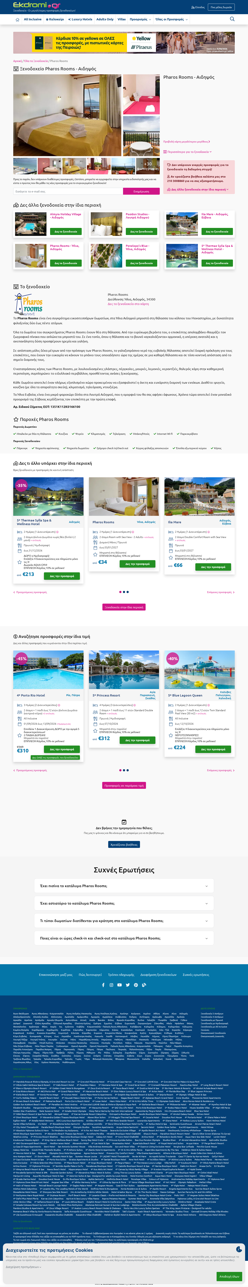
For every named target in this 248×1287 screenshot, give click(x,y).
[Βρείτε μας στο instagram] (111, 984)
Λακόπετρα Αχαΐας (83, 1036)
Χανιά (168, 1058)
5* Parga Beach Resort (213, 1143)
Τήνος (183, 1055)
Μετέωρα (156, 1039)
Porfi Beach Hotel (77, 1195)
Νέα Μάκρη (175, 1042)
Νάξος (128, 1042)
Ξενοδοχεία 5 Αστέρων (212, 1013)
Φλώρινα (119, 1058)
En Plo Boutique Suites (74, 1179)
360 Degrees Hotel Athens (212, 1214)
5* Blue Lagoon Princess (200, 1091)
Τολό (191, 1055)
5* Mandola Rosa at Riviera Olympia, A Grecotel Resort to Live (44, 1081)
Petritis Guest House (207, 1146)
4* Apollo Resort (158, 1188)
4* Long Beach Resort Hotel (214, 1084)
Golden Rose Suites (166, 1127)
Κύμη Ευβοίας (20, 1036)
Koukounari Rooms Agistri (26, 1140)
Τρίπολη (68, 1058)
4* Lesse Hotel (99, 1101)
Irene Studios (182, 1097)
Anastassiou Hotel (121, 1143)
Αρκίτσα (28, 1020)
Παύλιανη (110, 1049)
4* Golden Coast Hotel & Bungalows (67, 1088)
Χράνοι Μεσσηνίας (50, 1062)
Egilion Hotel (19, 1120)
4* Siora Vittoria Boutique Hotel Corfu (124, 1123)
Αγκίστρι (124, 1013)
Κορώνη (98, 1032)
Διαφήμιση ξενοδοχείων (158, 974)
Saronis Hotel (147, 1127)
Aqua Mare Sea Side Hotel (198, 1136)
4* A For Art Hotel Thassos (94, 1130)
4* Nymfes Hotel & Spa (220, 1104)
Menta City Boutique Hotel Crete (155, 1195)
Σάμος (142, 1052)
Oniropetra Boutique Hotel (122, 1114)
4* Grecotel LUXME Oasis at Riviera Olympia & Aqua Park (108, 1104)
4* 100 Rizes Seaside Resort (120, 1120)
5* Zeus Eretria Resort (99, 1088)
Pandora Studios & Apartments (28, 1208)
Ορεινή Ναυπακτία (99, 1046)
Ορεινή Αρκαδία (79, 1046)
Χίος (36, 1062)
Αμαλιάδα (69, 1016)
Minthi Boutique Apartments (27, 1133)
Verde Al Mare (139, 1156)
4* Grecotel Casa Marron (119, 1081)
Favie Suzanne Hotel (49, 1110)
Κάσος (115, 1029)
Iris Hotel (42, 1123)
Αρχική (17, 61)
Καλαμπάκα (174, 1026)
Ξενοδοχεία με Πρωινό (212, 1020)
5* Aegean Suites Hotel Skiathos (203, 1195)
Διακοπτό (27, 1023)
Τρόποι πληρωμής (121, 974)
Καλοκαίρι (56, 19)
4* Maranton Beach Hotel (95, 1091)
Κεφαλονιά (18, 1032)
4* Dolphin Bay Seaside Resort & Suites (134, 1094)
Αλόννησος (56, 1016)
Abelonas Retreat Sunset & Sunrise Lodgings (107, 1204)
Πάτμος (90, 1049)
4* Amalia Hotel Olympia (74, 1110)
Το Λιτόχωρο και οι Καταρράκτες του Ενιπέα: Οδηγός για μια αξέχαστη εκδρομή (131, 1236)
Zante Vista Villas (133, 1201)
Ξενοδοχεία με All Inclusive (214, 1026)
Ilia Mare (42, 1153)
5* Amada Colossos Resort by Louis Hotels (33, 1204)
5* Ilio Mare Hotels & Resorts (176, 1088)
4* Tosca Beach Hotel (123, 1088)
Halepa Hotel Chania (198, 1185)
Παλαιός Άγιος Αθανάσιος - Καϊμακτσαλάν (131, 1046)
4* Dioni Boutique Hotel (25, 1117)
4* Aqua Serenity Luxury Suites (160, 1201)
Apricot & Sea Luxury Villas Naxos (82, 1198)
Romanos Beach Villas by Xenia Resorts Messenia (37, 1211)
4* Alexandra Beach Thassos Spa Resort (64, 1133)
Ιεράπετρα (34, 1026)
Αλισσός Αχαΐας (40, 1016)
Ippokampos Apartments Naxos (152, 1185)
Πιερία (158, 1049)
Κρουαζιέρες (155, 1032)
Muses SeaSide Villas (200, 1107)
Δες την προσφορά (62, 576)
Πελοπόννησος (136, 1049)
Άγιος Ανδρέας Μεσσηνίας (79, 1013)
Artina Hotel (148, 1136)
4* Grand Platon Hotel (69, 1091)
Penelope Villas (138, 1179)
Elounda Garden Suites (61, 1172)
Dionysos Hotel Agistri (186, 1175)
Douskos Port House (172, 1117)
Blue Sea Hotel (201, 1110)
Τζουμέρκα (172, 1055)
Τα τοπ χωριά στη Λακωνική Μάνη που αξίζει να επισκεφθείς (42, 1239)
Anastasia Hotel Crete (205, 1201)
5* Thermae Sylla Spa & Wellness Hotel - (217, 249)
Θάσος (190, 1023)
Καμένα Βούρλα (21, 1029)
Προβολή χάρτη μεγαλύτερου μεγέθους (185, 141)
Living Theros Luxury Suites (127, 1172)
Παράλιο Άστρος (44, 1049)
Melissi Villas (205, 1182)
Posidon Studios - (137, 215)
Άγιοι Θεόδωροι (21, 1013)
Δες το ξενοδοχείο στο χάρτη (128, 304)
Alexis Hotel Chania (153, 1172)
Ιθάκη (44, 1026)
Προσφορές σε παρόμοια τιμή (124, 785)
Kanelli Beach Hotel (49, 1097)
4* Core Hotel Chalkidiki (127, 1136)
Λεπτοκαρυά (121, 1036)
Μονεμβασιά (19, 1042)
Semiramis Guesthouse (181, 1123)
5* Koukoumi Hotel (187, 1162)
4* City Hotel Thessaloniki (25, 1127)
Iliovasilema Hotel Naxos (25, 1191)
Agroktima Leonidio (92, 1123)
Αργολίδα (169, 1016)
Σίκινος (16, 1055)
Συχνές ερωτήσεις (196, 974)
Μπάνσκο (60, 1042)
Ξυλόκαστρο (62, 1046)
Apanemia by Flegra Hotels (148, 1110)
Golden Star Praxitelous (24, 1110)
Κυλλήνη (179, 1032)
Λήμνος (155, 1036)
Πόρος (36, 1052)
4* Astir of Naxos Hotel (24, 1185)
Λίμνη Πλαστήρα (170, 1036)
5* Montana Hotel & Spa (110, 1084)
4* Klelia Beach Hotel (23, 1094)
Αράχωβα (157, 1016)
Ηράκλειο (179, 1023)
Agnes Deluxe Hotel (94, 1153)
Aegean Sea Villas (60, 1182)
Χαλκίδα (146, 1058)
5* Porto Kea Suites (56, 1159)
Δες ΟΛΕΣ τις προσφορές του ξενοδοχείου (55, 757)
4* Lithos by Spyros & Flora (112, 1182)
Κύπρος (48, 1036)
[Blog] (144, 984)
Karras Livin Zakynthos (52, 1198)
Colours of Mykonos (158, 1179)
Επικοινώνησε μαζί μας (55, 974)
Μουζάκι (32, 1042)
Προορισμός (139, 19)
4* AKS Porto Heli (46, 1091)
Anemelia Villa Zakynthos (162, 1198)
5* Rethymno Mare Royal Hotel (28, 1195)
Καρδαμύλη (52, 1029)
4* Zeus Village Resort (57, 1208)
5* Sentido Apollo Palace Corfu (68, 1165)
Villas (122, 19)
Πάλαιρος (158, 1046)
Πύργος (80, 1052)
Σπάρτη (97, 1055)
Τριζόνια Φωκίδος (22, 1058)
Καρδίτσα (65, 1029)
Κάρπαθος (78, 1029)
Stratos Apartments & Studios (83, 1159)
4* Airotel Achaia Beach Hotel (208, 1088)
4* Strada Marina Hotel (24, 1179)
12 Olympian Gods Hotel (168, 1101)
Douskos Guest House (49, 1179)
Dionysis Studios (81, 1127)
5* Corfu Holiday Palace (24, 1097)
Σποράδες (119, 1055)
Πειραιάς (122, 1049)
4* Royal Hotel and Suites (170, 1143)
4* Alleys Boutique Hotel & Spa (158, 1214)
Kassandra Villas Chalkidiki (88, 1214)
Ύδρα (87, 1058)
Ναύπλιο (163, 1042)
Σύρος (148, 1055)
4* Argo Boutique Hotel (100, 1162)
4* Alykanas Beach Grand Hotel (158, 1097)
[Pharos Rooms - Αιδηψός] (67, 114)
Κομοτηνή (63, 1032)
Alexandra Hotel (81, 1143)
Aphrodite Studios (218, 1140)
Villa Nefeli (169, 1162)
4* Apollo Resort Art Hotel (152, 1130)
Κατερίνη (152, 1029)
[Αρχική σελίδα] (17, 19)
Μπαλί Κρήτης (46, 1042)
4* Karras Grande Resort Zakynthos (88, 1114)
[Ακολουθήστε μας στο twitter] (127, 984)
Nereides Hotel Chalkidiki (107, 1211)
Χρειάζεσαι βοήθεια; (124, 844)
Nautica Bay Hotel (189, 1084)
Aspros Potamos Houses (113, 1198)
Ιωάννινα (69, 1026)
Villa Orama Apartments (148, 1153)
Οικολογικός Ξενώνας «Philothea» (184, 1130)
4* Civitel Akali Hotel (208, 1172)
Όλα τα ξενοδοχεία (22, 1221)
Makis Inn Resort (188, 1165)
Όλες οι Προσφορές (170, 19)
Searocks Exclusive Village (123, 1130)
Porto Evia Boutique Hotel (149, 1107)
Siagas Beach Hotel (130, 1097)
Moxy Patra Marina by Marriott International (111, 1110)
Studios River (169, 1140)
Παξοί (168, 1046)
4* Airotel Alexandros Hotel (192, 1140)
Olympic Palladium (187, 1182)
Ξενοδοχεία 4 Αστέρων (212, 1016)
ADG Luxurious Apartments (69, 1120)
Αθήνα (156, 1013)
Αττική (83, 1020)
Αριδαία (180, 1016)
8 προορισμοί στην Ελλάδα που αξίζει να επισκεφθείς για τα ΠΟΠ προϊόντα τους (51, 1236)
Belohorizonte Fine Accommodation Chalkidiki (155, 1204)
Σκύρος (77, 1055)
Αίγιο (174, 1013)
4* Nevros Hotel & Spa (24, 1153)
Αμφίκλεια (107, 1016)
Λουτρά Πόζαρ (20, 1039)
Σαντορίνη (153, 1052)
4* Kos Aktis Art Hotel (102, 1169)
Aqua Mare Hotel (163, 1175)
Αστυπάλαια (71, 1020)
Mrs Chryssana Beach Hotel (178, 1110)
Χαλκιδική (158, 1058)
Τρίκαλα (37, 1058)
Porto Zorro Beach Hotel (77, 1101)
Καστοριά (140, 1029)
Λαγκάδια (66, 1036)
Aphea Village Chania (191, 1204)
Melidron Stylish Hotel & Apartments (122, 1214)
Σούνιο (87, 1055)
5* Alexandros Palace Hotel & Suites (93, 1172)
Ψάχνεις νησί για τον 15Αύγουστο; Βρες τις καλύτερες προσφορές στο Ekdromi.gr (114, 1239)
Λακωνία (99, 1036)
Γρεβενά (174, 1020)
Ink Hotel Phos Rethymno (69, 1204)
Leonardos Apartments (148, 1120)
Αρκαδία (17, 1020)
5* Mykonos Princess (39, 1165)
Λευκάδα (145, 1036)
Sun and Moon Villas (125, 1146)
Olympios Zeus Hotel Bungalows (65, 1153)
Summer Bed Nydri (137, 1198)
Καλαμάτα (149, 1026)
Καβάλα (80, 1026)
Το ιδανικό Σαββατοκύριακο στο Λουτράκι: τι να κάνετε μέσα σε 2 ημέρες (117, 1233)
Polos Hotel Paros (203, 1159)
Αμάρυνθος (82, 1016)
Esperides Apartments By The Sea (162, 1149)
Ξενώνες (205, 1029)
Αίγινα (166, 1013)
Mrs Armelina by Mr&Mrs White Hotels (89, 1191)
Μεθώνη (118, 1039)
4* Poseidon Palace (86, 1084)
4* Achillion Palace (156, 1159)
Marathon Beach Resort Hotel (175, 1133)
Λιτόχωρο (186, 1036)
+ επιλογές (36, 540)
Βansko (101, 1020)
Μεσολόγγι (131, 1039)
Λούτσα (64, 1039)
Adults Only (104, 19)
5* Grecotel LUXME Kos (146, 1081)
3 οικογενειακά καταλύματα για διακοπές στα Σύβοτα (123, 1242)
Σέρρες (175, 1052)
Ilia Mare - (215, 215)
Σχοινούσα (159, 1055)
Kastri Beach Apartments (150, 1211)
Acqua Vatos (192, 1143)
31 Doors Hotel (42, 1156)
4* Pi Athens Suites (73, 1149)
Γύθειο (184, 1020)
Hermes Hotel (221, 1159)
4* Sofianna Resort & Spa (46, 1201)
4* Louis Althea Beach (73, 1201)
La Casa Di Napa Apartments (27, 1146)
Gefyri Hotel (218, 1156)
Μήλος (179, 1039)
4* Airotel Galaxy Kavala (182, 1114)
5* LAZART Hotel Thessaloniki (114, 1156)
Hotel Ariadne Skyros (121, 1191)
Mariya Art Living (21, 1175)
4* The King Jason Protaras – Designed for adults (187, 1208)
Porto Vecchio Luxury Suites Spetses (142, 1208)
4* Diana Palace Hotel (215, 1117)
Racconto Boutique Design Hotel (77, 1136)
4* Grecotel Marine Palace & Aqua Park (180, 1081)
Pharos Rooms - (64, 247)
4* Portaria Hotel (193, 1117)
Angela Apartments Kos (180, 1188)
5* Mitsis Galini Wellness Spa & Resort (31, 1084)
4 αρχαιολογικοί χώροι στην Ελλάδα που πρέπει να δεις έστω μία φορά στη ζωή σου (54, 1242)
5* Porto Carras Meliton (106, 1097)
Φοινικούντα (133, 1058)
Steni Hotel (49, 1146)
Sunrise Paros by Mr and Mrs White (195, 1191)
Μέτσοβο (168, 1039)
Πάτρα (100, 1049)
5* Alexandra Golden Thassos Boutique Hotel (62, 1117)
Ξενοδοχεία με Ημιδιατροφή (214, 1023)
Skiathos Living (20, 1136)
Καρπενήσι (91, 1029)
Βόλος (111, 1020)
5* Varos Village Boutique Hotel (144, 1182)
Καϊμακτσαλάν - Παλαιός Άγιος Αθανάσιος (107, 1026)
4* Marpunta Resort (99, 1107)
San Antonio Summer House (71, 1146)
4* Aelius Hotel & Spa (156, 1123)
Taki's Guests (128, 1211)
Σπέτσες (107, 1055)
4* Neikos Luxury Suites (192, 1120)
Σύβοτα (130, 1055)
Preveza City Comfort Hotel (120, 1153)
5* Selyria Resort (164, 1094)
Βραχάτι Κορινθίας (126, 1020)
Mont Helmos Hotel (215, 1120)
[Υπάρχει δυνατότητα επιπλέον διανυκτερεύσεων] (57, 532)
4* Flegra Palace (123, 1162)
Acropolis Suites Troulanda (162, 1156)
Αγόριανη (135, 1013)
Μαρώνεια (106, 1039)
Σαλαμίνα (117, 1052)
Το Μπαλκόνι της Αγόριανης (65, 1130)
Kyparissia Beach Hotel (144, 1143)
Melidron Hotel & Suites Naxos (197, 1149)
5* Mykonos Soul (216, 1179)
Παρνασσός (69, 1049)
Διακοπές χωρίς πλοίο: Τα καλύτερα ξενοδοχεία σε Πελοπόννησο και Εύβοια (193, 1233)
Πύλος (71, 1052)
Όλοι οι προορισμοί (22, 1068)
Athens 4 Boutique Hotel (175, 1153)
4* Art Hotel (169, 1182)
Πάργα (57, 1049)
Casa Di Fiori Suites (125, 1185)
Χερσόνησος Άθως (22, 1062)
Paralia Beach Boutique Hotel (55, 1127)
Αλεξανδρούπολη (21, 1016)
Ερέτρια (97, 1023)
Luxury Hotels (81, 19)
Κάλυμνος (187, 1026)
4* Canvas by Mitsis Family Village (131, 1169)
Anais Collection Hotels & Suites (206, 1153)
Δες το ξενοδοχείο (66, 231)
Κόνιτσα (75, 1032)
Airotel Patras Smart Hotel (208, 1123)
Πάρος (81, 1049)
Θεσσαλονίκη (19, 1026)
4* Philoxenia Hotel (176, 1104)
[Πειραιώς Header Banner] (124, 42)
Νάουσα (138, 1042)
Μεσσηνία (144, 1039)
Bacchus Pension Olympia (147, 1140)
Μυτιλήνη (117, 1042)
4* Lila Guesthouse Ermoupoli (27, 1214)
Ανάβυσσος (120, 1016)
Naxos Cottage (167, 1191)
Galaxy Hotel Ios (21, 1149)
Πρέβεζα (60, 1052)
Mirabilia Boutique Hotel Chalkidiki (124, 1133)
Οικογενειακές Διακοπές (212, 1036)
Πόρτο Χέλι (47, 1052)
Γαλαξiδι (151, 1020)
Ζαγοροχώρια (144, 1023)
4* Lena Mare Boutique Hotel (180, 1172)
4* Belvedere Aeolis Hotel (169, 1136)
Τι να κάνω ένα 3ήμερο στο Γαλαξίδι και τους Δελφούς (199, 1236)
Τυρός (78, 1058)
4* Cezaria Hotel (151, 1117)
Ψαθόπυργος (68, 1062)
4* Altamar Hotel (197, 1104)
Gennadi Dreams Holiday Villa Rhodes (209, 1211)
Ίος (60, 1026)
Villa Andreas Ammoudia (100, 1146)
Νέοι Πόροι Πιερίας (44, 1046)
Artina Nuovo (20, 1165)
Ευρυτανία (130, 1023)
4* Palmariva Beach (52, 1101)
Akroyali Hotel (61, 1114)
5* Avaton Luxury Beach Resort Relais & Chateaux (96, 1208)
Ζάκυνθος (159, 1023)
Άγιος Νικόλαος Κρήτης (106, 1013)
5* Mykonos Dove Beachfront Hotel (31, 1182)
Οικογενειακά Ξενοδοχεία (213, 1032)
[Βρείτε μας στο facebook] (103, 984)
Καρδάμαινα (38, 1029)
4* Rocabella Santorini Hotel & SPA (30, 1172)
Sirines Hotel (203, 1114)
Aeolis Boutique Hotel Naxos (153, 1114)
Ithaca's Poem (150, 1133)
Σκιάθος (55, 1055)
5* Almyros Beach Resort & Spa (28, 1169)
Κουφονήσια (131, 1032)
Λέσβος (134, 1036)
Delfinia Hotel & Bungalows (104, 1188)
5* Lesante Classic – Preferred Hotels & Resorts (112, 1195)
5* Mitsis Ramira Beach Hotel (214, 1162)
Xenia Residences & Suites (134, 1188)
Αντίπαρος (144, 1016)
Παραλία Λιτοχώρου (23, 1049)
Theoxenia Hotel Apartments (206, 1097)
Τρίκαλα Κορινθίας (53, 1058)
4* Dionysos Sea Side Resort (54, 1191)
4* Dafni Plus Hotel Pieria (25, 1198)
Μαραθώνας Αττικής (88, 1039)
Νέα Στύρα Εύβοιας (22, 1046)
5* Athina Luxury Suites (180, 1159)
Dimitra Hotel (185, 1201)
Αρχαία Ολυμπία (55, 1020)
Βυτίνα (141, 1020)
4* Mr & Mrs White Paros (130, 1149)
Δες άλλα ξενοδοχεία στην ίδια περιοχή (198, 189)
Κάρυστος (104, 1029)
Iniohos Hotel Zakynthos (25, 1188)
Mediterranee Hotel (60, 1143)
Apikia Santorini (96, 1179)
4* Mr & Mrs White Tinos (141, 1101)
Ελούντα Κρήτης (83, 1023)
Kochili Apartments (188, 1127)
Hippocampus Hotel (78, 1169)
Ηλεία (169, 1023)
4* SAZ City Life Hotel (122, 1107)
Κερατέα (176, 1029)
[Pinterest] (136, 984)
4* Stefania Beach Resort (151, 1104)
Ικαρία (53, 1026)
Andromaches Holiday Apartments (188, 1179)
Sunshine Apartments (102, 1127)
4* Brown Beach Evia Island (26, 1101)
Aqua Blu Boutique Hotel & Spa (48, 1175)
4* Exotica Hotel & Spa (148, 1088)
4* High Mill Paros (221, 1107)
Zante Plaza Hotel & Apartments (96, 1094)
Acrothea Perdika (95, 1133)
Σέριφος (165, 1052)
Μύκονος (94, 1042)
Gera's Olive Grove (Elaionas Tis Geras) (211, 1133)
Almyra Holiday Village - (65, 215)
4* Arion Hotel (156, 1091)
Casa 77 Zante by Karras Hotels (193, 1156)
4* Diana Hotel (170, 1120)
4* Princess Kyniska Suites (119, 1140)
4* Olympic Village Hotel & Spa (191, 1094)
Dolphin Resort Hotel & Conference (104, 1201)
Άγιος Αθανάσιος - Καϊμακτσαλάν (48, 1013)
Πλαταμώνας (170, 1049)
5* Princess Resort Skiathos (44, 1136)
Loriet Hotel (220, 1136)
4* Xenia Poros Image (47, 1094)
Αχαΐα (92, 1020)
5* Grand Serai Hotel (135, 1084)
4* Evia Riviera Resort (24, 1091)
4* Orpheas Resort (56, 1195)
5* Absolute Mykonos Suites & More (31, 1130)
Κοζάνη (30, 1032)
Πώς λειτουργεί (90, 974)
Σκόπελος (66, 1055)
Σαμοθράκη (130, 1052)
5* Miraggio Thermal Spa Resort (124, 1117)
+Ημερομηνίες (64, 723)
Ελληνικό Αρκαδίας (63, 1023)
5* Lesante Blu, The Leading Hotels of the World (64, 1188)
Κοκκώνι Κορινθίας (46, 1032)
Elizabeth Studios (21, 1107)
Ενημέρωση (141, 191)
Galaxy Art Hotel (104, 1136)
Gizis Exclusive (20, 1162)
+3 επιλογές (48, 713)
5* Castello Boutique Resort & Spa (132, 1165)
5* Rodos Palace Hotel (176, 1107)
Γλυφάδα (162, 1020)
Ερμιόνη (108, 1023)
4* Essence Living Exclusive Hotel (154, 1146)
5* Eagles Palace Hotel (81, 1185)
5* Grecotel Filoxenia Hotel (91, 1081)
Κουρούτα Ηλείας (113, 1032)
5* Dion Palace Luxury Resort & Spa (128, 1091)
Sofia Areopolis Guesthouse (78, 1211)
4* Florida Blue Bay (175, 1091)
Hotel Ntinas (207, 1127)
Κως (56, 1036)
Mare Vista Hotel (118, 1101)
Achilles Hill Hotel (94, 1120)
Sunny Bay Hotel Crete (92, 1140)
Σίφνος (26, 1055)
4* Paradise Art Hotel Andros (63, 1104)
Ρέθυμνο (91, 1052)
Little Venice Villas (22, 1201)
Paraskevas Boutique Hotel (99, 1165)
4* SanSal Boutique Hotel (113, 1159)
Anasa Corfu (205, 1165)
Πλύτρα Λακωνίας (22, 1052)
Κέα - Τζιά (164, 1029)
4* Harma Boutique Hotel (164, 1165)
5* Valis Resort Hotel (63, 1084)
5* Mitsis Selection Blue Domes (45, 1162)
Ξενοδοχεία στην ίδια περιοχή (124, 607)
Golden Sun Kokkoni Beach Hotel (29, 1104)
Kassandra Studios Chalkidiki (59, 1214)
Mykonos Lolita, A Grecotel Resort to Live (198, 1198)
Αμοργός (95, 1016)
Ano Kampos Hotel (22, 1156)
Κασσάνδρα (127, 1029)
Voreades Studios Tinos (177, 1211)
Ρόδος (107, 1052)
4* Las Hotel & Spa (100, 1143)
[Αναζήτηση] (232, 19)
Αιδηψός (183, 1013)
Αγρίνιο (147, 1013)
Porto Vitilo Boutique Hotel (72, 1107)
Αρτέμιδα (39, 1020)
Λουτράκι (52, 1039)
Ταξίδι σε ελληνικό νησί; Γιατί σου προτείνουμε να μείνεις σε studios (46, 1233)
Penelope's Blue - (137, 247)
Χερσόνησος (180, 1058)
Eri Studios (219, 1165)
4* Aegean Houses (104, 1185)
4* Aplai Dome (194, 1169)
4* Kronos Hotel (69, 1094)
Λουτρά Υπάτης (37, 1039)
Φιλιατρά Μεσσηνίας (102, 1058)
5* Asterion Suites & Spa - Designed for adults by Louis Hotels (96, 1175)
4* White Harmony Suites (84, 1182)
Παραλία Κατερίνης (183, 1046)
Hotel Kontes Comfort (141, 1175)
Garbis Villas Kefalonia (24, 1123)
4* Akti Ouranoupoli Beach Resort (30, 1143)
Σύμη (139, 1055)
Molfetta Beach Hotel (117, 1179)
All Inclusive (33, 19)
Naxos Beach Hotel (56, 1169)
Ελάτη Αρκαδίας (43, 1023)
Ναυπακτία (150, 1042)
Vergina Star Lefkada (183, 1146)
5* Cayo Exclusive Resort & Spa (28, 1159)
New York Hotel (136, 1159)
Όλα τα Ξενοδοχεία (36, 61)
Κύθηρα (168, 1032)
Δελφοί (16, 1023)
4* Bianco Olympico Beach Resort (30, 1088)
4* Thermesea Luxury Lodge (148, 1162)
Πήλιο (149, 1049)
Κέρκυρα (187, 1029)
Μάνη (73, 1039)
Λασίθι (109, 1036)
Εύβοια (118, 1023)
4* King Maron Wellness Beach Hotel (60, 1140)
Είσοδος (200, 7)
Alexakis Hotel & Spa (62, 1156)
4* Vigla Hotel (178, 1185)
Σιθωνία (185, 1052)
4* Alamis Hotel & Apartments (100, 1149)
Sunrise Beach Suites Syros (208, 1188)
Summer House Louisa (86, 1156)
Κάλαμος (161, 1026)
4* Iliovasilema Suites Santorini (65, 1123)
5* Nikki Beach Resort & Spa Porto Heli (32, 1114)
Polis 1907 (179, 1195)
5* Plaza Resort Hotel (74, 1162)
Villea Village (206, 1175)
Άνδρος (133, 1016)
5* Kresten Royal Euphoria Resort (167, 1169)
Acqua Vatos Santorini (127, 1127)
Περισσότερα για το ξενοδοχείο (188, 151)
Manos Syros (210, 1130)
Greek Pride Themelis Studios (46, 1149)
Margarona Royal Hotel (44, 1107)
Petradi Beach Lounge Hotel (53, 1185)
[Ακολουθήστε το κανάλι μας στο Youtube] (119, 984)
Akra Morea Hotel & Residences (198, 1101)
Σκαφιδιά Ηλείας (40, 1055)
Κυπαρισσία (35, 1036)
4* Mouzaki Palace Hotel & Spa (77, 1097)
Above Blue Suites (96, 1117)
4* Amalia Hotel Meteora (41, 1120)
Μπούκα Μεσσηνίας (77, 1042)
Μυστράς (105, 1042)
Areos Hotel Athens (186, 1214)
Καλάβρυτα (135, 1026)
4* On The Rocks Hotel (146, 1191)
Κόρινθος (86, 1032)
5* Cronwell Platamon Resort (162, 1084)
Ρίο (99, 1052)
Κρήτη (143, 1032)
